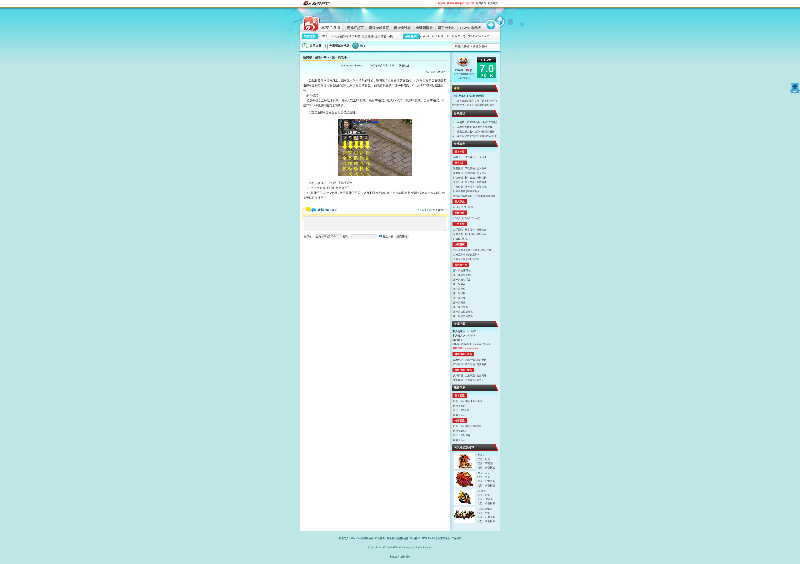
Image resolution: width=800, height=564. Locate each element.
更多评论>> (439, 209)
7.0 (486, 68)
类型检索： (311, 36)
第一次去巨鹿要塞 (463, 311)
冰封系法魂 (473, 259)
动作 (351, 36)
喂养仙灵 (470, 186)
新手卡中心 (446, 28)
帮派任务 (458, 234)
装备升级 (458, 182)
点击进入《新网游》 (436, 71)
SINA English (429, 538)
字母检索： (412, 36)
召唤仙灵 (458, 186)
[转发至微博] (320, 22)
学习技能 (486, 250)
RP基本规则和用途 (485, 195)
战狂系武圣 (459, 250)
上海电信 (470, 359)
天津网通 (458, 375)
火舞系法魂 (459, 259)
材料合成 (470, 177)
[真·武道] (464, 497)
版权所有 (405, 556)
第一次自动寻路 (462, 279)
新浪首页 (493, 3)
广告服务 (380, 538)
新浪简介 (344, 538)
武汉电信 (470, 364)
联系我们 (392, 538)
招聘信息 (403, 538)
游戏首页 (481, 3)
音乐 (377, 36)
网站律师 (415, 538)
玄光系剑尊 (459, 254)
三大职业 (481, 157)
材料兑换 (481, 177)
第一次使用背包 (462, 270)
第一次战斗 (459, 284)
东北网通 (458, 380)
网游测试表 (402, 28)
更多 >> (480, 380)
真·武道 (482, 490)
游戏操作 (458, 173)
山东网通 (470, 375)
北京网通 (470, 380)
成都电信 (458, 359)
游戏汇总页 (355, 28)
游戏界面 (470, 173)
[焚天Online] (464, 479)
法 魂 (463, 207)
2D (323, 36)
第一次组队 (459, 293)
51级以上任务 (460, 238)
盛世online (322, 57)
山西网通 (481, 375)
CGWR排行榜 (470, 28)
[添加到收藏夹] (489, 22)
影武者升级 (459, 191)
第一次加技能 (460, 307)
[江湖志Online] (464, 515)
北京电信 (481, 359)
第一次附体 (459, 302)
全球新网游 (424, 28)
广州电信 (458, 364)
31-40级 (476, 218)
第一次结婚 (459, 297)
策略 (371, 36)
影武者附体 (473, 191)
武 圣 (456, 207)
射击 (358, 36)
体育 (384, 36)
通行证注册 (443, 538)
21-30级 (466, 218)
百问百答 (481, 173)
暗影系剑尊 (473, 254)
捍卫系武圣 (473, 250)
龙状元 (481, 455)
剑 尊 (470, 207)
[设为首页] (499, 22)
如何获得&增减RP (463, 195)
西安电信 (481, 364)
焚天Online (483, 473)
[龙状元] (464, 461)
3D (334, 36)
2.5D (328, 36)
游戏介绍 (458, 157)
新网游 (307, 57)
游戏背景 (470, 157)
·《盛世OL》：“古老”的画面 (468, 95)
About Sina (356, 538)
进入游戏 (481, 168)
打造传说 (458, 177)
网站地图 (368, 538)
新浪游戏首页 (379, 28)
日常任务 (470, 229)
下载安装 (470, 168)
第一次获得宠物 (462, 275)
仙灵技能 (481, 186)
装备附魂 (481, 182)
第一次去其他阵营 (463, 316)
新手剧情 (458, 229)
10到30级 (470, 234)
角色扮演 (342, 36)
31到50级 (481, 234)
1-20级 (456, 218)
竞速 (364, 36)
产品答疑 (456, 538)
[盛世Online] (463, 62)
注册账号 (458, 168)
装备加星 (470, 182)
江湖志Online (485, 508)
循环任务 (481, 229)
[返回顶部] (795, 88)
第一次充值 (459, 288)
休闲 (390, 36)
